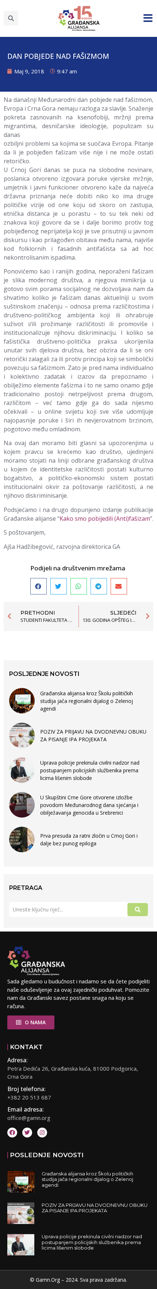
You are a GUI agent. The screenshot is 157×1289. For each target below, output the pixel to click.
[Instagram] (42, 1132)
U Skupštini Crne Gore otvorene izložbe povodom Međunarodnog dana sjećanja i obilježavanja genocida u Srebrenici (89, 805)
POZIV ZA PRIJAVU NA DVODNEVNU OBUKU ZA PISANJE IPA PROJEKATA (93, 735)
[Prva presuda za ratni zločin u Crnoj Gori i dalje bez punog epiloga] (22, 839)
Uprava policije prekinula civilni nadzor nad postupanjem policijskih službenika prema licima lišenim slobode (89, 770)
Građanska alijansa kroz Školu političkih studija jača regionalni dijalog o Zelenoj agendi (86, 701)
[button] (11, 18)
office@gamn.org (28, 1117)
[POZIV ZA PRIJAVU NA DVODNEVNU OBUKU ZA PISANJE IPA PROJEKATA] (22, 735)
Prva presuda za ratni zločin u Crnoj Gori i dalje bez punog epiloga (89, 839)
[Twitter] (27, 1132)
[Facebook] (12, 1132)
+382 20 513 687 (29, 1097)
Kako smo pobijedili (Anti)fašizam (105, 519)
